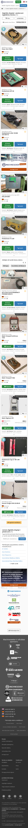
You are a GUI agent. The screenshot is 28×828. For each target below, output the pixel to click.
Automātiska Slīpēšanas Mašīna (11, 558)
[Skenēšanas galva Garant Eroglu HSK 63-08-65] (14, 490)
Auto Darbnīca (6, 552)
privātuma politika (9, 825)
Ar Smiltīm (5, 549)
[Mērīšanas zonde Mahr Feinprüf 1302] (14, 365)
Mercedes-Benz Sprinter (8, 730)
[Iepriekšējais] (2, 36)
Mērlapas (6, 266)
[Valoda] (24, 1)
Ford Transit (22, 727)
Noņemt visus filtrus (9, 22)
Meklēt (24, 5)
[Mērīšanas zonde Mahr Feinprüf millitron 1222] (14, 323)
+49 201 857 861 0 (10, 712)
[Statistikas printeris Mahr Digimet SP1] (14, 405)
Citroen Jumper (14, 734)
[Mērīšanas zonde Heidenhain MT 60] (14, 78)
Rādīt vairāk (14, 563)
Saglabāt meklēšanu (15, 522)
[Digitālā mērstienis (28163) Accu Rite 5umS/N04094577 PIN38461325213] (14, 279)
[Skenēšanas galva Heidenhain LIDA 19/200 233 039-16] (14, 120)
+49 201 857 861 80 (10, 714)
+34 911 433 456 (9, 716)
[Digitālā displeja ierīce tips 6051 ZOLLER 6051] (14, 183)
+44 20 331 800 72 (10, 709)
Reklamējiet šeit (14, 630)
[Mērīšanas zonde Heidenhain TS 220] (14, 225)
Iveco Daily (19, 723)
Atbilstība (21, 18)
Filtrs (8, 18)
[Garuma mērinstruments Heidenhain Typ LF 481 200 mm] (14, 446)
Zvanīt (21, 58)
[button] (26, 1)
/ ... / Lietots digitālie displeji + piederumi (13, 8)
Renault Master (10, 723)
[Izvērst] (14, 66)
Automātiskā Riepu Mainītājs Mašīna (12, 561)
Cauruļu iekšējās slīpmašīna (10, 727)
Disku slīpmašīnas (21, 730)
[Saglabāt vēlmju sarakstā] (25, 48)
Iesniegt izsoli (14, 169)
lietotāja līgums (18, 825)
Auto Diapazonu (6, 555)
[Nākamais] (25, 36)
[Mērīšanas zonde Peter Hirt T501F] (14, 36)
